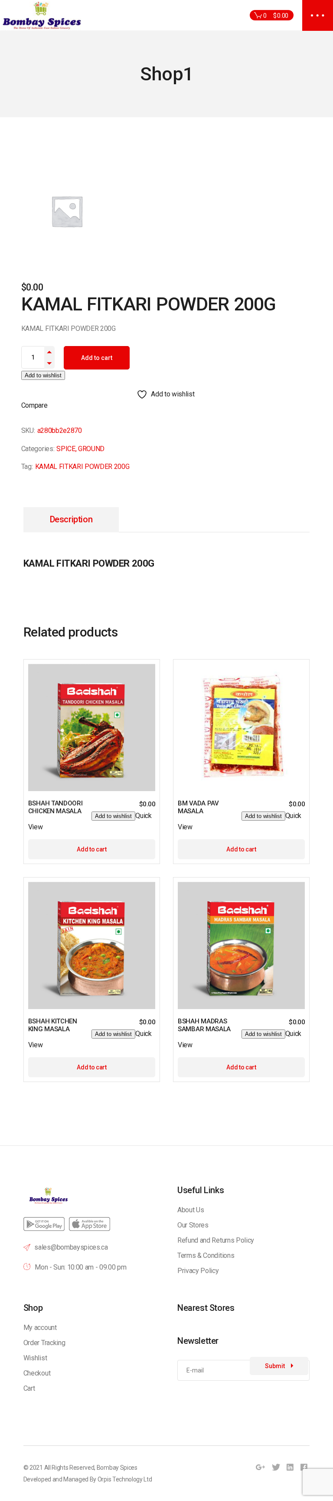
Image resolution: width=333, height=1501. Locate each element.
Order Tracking (44, 1343)
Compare (34, 405)
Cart (29, 1388)
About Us (190, 1210)
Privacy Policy (198, 1271)
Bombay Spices (117, 1467)
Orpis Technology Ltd (125, 1479)
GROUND (91, 449)
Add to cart (96, 357)
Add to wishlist (43, 375)
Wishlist (35, 1358)
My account (40, 1327)
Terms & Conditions (205, 1255)
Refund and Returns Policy (215, 1240)
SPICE (65, 449)
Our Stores (193, 1225)
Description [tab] (71, 519)
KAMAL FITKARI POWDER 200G (82, 466)
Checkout (36, 1373)
